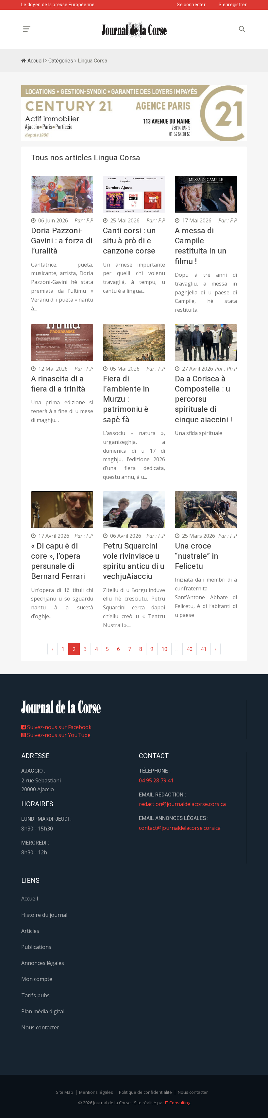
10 (164, 649)
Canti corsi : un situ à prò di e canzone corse (129, 241)
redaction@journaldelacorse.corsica (182, 804)
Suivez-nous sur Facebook (59, 727)
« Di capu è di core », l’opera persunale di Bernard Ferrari (58, 561)
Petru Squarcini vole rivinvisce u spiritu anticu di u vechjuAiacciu (133, 561)
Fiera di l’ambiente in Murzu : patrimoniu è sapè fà (126, 399)
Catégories (60, 61)
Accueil (35, 61)
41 (204, 649)
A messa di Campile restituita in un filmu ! (200, 246)
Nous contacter (40, 1027)
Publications (36, 947)
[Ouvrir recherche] (26, 29)
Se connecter (191, 4)
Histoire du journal (44, 914)
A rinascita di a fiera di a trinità (58, 384)
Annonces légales (42, 963)
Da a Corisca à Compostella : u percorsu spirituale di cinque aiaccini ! (203, 399)
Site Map (64, 1092)
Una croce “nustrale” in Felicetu (196, 556)
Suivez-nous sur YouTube (58, 735)
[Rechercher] (242, 29)
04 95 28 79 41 (156, 780)
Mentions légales (96, 1092)
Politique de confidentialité (145, 1092)
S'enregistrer (233, 4)
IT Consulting (177, 1103)
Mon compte (36, 979)
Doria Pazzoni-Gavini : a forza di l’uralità (61, 241)
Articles (30, 931)
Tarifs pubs (35, 995)
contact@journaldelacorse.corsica (180, 827)
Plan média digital (42, 1011)
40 (190, 649)
